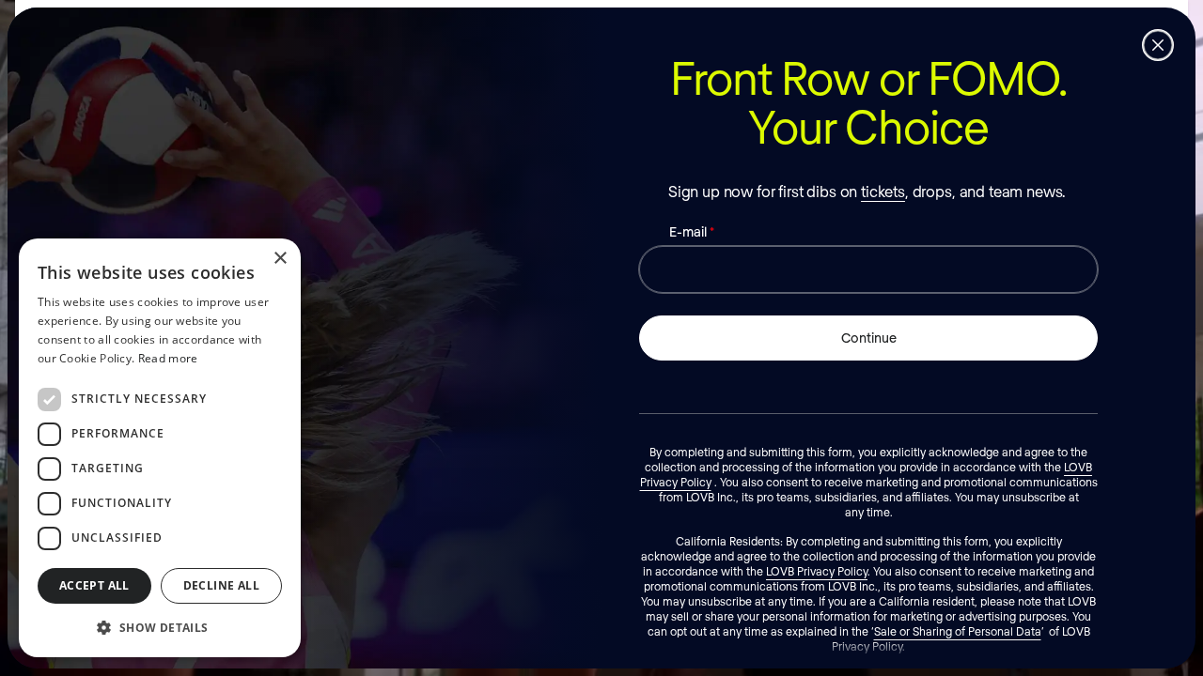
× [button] (280, 259)
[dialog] (160, 447)
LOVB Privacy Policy (816, 570)
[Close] (1158, 45)
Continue (869, 338)
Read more (168, 358)
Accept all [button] (94, 585)
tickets (883, 191)
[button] (160, 627)
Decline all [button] (221, 585)
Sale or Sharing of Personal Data (957, 631)
